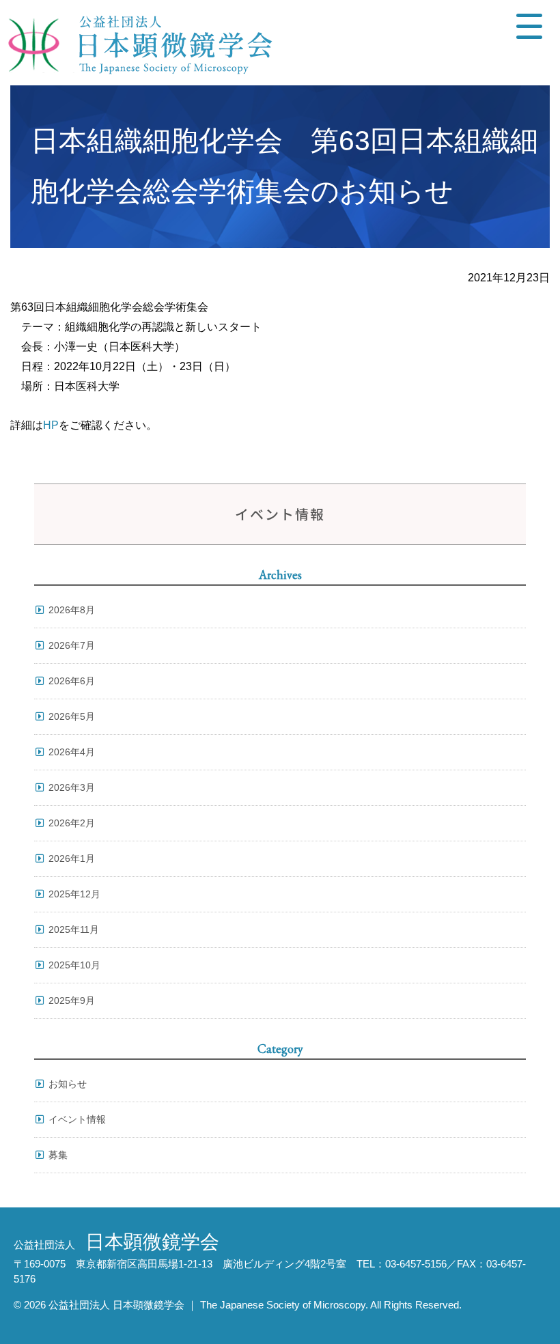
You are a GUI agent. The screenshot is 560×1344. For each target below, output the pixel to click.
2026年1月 (71, 858)
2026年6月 (71, 680)
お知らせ (67, 1083)
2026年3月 (71, 787)
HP (51, 425)
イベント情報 (77, 1119)
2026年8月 (71, 609)
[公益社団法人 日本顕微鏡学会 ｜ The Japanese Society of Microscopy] (136, 42)
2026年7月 (71, 645)
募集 (58, 1154)
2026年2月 (71, 822)
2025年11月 (73, 929)
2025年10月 (74, 965)
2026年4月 (71, 751)
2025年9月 (71, 1000)
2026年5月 (71, 716)
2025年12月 (74, 893)
